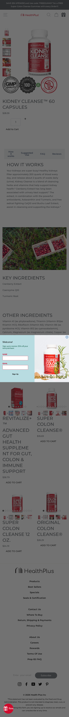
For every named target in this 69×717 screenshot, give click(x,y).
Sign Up (15, 374)
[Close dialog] (67, 337)
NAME (5, 354)
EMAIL (5, 363)
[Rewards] (8, 709)
